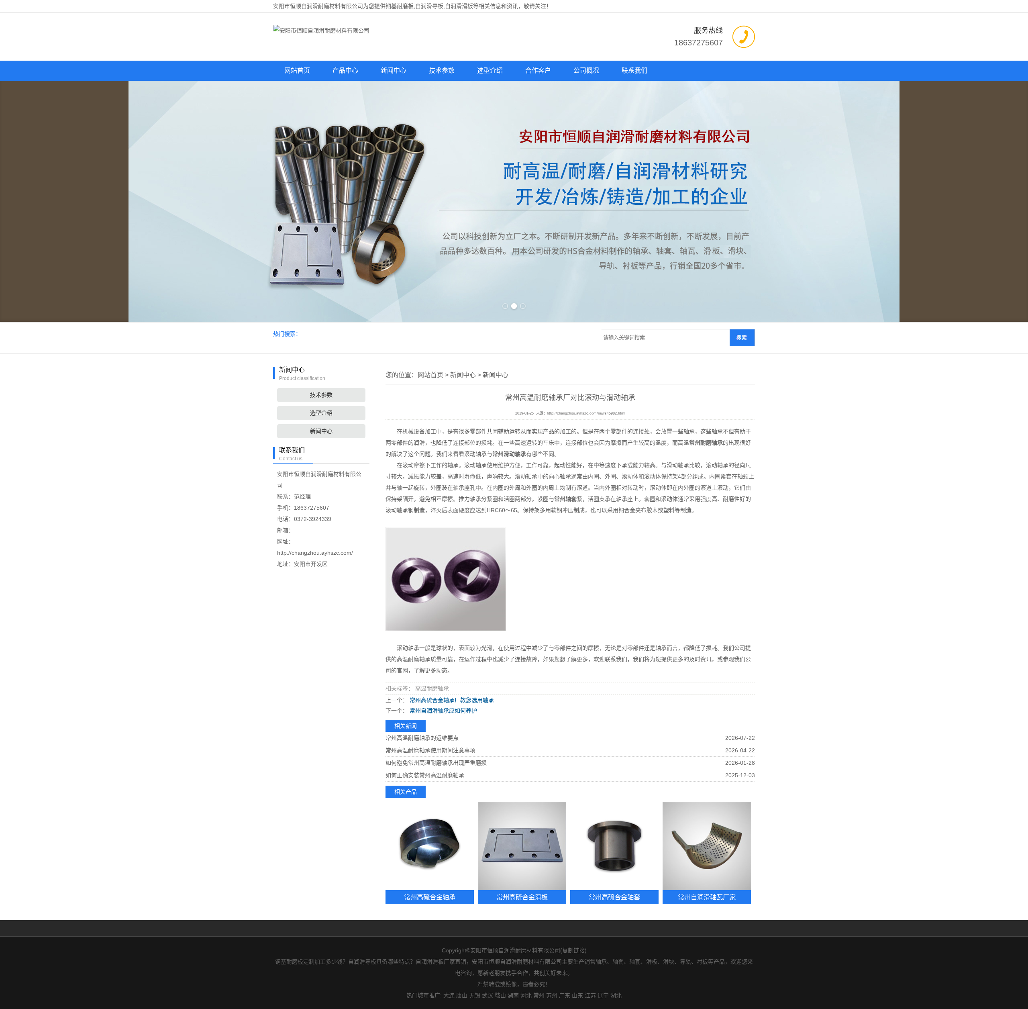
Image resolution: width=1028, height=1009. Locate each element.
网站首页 (297, 70)
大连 (449, 995)
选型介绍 (490, 70)
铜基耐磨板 (400, 6)
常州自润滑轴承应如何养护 (442, 710)
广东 (564, 995)
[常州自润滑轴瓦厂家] (707, 846)
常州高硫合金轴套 (614, 897)
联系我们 (634, 70)
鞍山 (500, 995)
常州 (539, 995)
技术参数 (442, 70)
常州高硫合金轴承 (429, 897)
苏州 (551, 995)
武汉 (487, 995)
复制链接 (573, 950)
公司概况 (586, 70)
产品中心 (345, 70)
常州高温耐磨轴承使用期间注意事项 (430, 750)
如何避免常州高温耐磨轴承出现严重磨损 (436, 763)
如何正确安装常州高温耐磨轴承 (425, 775)
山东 (577, 995)
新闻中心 (393, 70)
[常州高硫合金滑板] (522, 846)
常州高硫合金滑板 (522, 897)
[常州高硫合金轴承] (430, 846)
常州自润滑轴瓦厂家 (707, 897)
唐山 (461, 995)
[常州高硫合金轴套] (614, 846)
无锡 (474, 995)
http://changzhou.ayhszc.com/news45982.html (586, 413)
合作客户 (538, 70)
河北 (526, 995)
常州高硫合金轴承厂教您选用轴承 (451, 700)
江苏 (590, 995)
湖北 (616, 995)
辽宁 (603, 995)
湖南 (513, 995)
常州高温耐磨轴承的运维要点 (422, 738)
